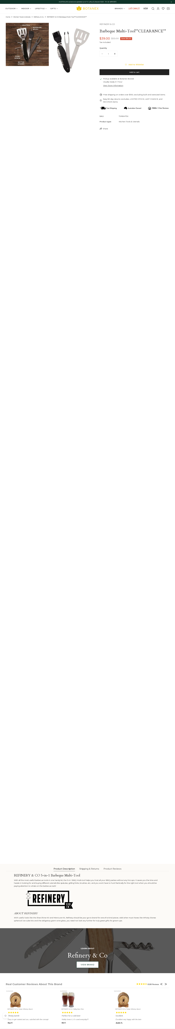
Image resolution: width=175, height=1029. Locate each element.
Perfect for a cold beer (71, 1015)
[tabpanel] (87, 897)
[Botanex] (87, 8)
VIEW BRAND (87, 965)
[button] (168, 8)
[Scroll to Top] (170, 1015)
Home (8, 17)
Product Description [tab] (64, 868)
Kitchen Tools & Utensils (21, 17)
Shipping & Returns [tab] (89, 868)
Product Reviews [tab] (112, 868)
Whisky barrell (13, 1015)
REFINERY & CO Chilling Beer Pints (72, 1009)
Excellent (119, 1015)
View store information (113, 86)
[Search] (153, 8)
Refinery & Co (39, 17)
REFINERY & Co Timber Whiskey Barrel (20, 1009)
